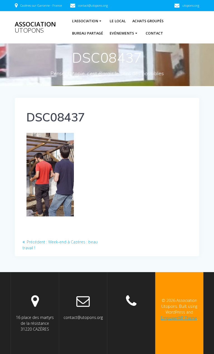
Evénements (122, 33)
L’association (85, 21)
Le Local (118, 21)
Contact (154, 33)
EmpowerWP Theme (179, 318)
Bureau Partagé (87, 33)
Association (35, 27)
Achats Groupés (148, 21)
